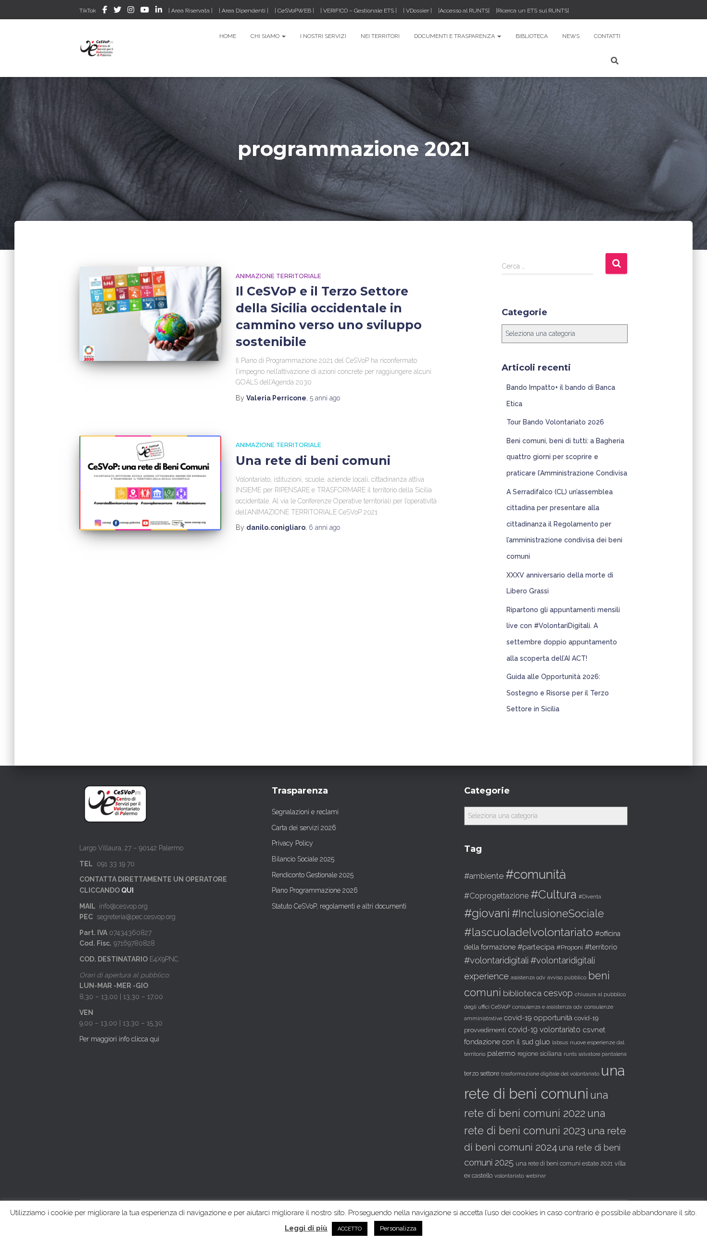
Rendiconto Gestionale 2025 (313, 875)
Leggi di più (306, 1228)
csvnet (594, 1029)
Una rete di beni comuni (313, 460)
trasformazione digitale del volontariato (550, 1073)
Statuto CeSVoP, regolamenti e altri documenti (339, 906)
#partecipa (536, 946)
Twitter (117, 11)
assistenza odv (528, 977)
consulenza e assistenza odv (547, 1007)
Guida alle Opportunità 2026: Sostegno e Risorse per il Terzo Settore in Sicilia (557, 693)
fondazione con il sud (498, 1042)
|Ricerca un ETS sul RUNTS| (532, 10)
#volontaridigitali (496, 960)
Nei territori (380, 36)
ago (325, 398)
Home (227, 36)
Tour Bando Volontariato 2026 (555, 422)
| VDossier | (417, 10)
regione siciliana (540, 1054)
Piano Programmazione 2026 (315, 890)
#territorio (601, 947)
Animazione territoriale (278, 276)
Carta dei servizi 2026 (304, 828)
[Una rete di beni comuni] (150, 483)
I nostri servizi (323, 36)
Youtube (144, 11)
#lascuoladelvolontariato (528, 931)
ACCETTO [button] (350, 1229)
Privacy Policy (292, 843)
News (571, 36)
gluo (542, 1042)
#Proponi (569, 947)
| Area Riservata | (190, 10)
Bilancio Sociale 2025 (303, 859)
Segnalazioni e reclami (305, 812)
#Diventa (590, 897)
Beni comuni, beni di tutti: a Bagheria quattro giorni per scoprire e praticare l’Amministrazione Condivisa (566, 457)
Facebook (104, 11)
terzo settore (481, 1073)
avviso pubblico (566, 978)
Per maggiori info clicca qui (119, 1039)
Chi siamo (266, 36)
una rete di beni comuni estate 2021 (564, 1163)
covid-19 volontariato (544, 1029)
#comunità (535, 874)
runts (570, 1054)
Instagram (130, 11)
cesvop (558, 993)
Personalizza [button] (398, 1228)
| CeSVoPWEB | (294, 10)
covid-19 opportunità (538, 1017)
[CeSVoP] (97, 48)
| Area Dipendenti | (243, 10)
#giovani (487, 913)
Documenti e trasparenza (455, 36)
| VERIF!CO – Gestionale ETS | (358, 10)
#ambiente (484, 876)
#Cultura (553, 894)
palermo (501, 1053)
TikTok (87, 10)
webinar (536, 1176)
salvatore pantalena (603, 1054)
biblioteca (522, 993)
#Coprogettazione (496, 895)
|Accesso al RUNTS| (464, 10)
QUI (127, 890)
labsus (560, 1042)
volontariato (509, 1176)
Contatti (607, 36)
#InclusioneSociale (558, 914)
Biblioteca (532, 36)
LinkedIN (158, 11)
